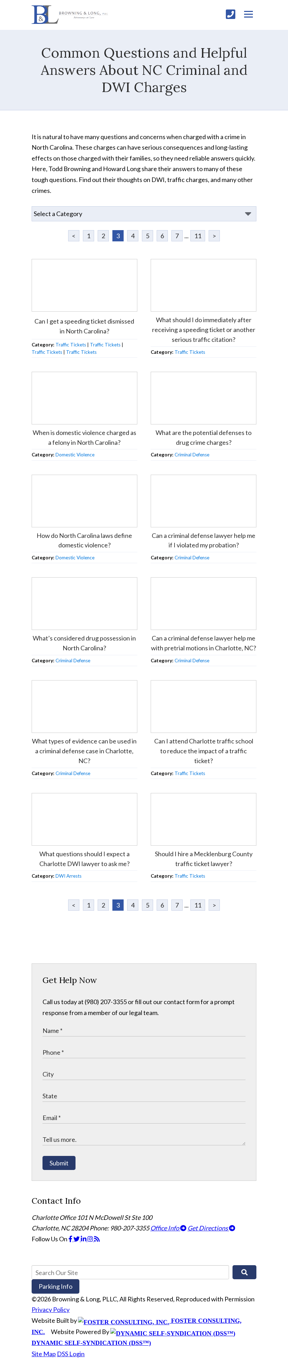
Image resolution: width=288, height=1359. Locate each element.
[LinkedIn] (84, 1239)
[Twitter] (77, 1239)
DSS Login (71, 1354)
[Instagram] (90, 1239)
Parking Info (55, 1286)
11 (197, 236)
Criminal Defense (192, 454)
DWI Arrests (68, 876)
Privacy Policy (51, 1309)
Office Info (165, 1228)
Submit (59, 1163)
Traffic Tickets (70, 344)
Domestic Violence (74, 454)
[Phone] (230, 14)
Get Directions (208, 1228)
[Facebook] (70, 1239)
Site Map (44, 1354)
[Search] (244, 1272)
